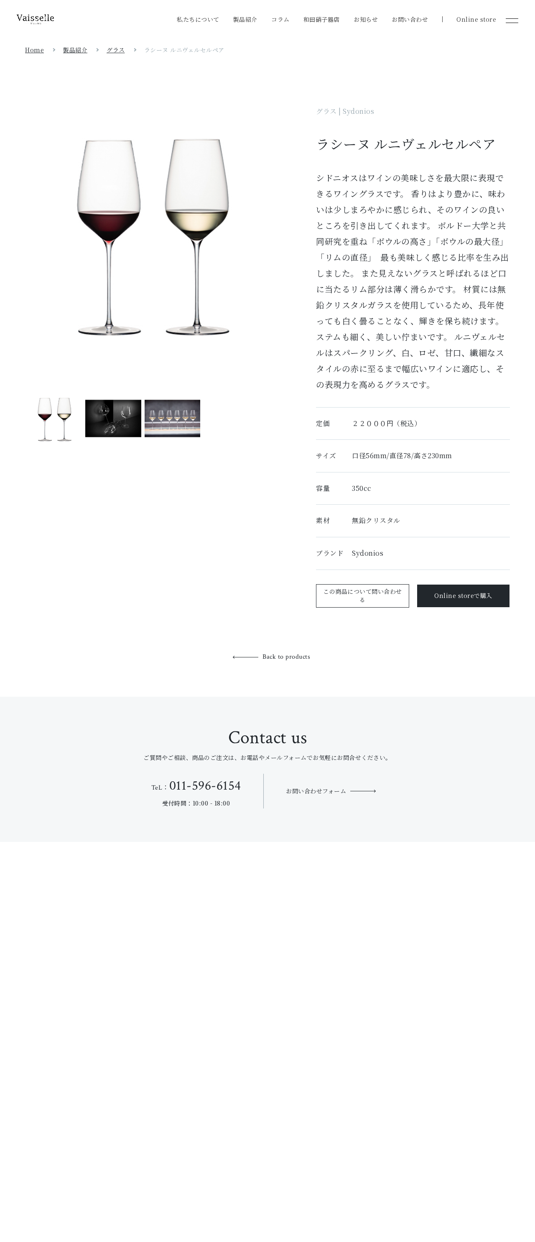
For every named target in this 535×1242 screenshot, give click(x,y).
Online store (476, 19)
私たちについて (198, 19)
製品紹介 (245, 19)
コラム (280, 19)
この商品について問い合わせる (362, 595)
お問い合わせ (410, 19)
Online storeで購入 (463, 595)
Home (34, 50)
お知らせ (366, 19)
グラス (116, 50)
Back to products (286, 656)
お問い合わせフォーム (316, 791)
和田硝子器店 (321, 19)
